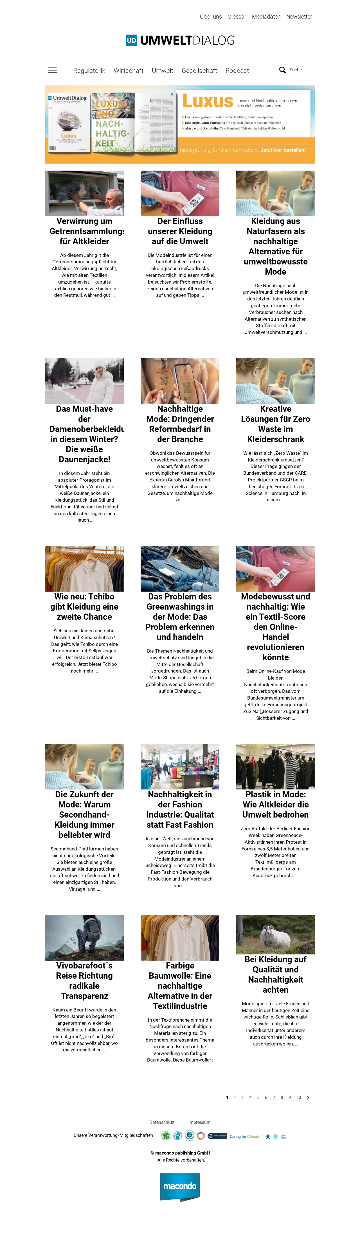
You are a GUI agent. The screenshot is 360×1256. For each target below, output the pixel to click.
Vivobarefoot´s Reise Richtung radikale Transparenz (84, 981)
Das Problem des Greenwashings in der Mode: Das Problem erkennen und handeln (180, 617)
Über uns (211, 16)
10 (298, 1097)
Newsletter (299, 16)
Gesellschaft (199, 70)
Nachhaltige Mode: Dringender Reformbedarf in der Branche (180, 424)
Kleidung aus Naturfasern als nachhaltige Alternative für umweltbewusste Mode (276, 246)
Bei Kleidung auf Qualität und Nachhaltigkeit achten (276, 974)
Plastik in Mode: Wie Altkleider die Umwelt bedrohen (275, 804)
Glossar (237, 16)
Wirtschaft (128, 70)
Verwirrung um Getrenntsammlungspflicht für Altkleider (100, 231)
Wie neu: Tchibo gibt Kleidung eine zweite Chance (84, 607)
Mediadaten (266, 16)
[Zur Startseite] (180, 40)
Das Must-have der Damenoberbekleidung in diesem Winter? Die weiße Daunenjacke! (92, 434)
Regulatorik (89, 70)
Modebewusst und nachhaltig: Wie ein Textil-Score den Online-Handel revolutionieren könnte (275, 627)
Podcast (237, 70)
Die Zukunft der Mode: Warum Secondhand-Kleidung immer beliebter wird (84, 814)
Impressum (199, 1122)
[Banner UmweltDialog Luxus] (180, 124)
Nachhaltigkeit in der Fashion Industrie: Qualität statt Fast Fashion (180, 809)
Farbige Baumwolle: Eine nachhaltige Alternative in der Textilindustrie (180, 986)
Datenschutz (161, 1122)
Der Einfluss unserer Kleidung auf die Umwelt (180, 231)
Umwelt (162, 70)
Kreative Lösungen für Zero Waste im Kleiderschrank (275, 424)
